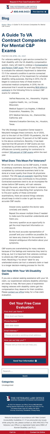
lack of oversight (25, 176)
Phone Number (15, 321)
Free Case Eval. (38, 12)
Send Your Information (23, 361)
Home (4, 24)
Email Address (15, 330)
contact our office (16, 292)
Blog (9, 24)
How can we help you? (18, 340)
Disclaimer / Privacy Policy (32, 410)
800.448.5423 (22, 12)
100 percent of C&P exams (21, 152)
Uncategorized (7, 385)
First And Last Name (17, 311)
